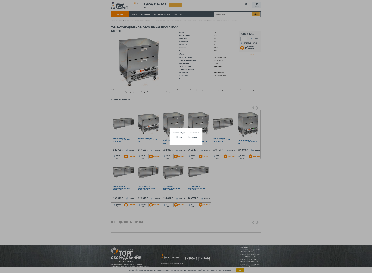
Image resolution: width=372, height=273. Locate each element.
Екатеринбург (179, 133)
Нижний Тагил (193, 133)
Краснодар (192, 137)
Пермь (179, 137)
